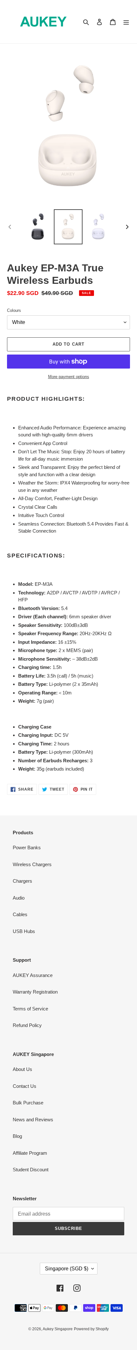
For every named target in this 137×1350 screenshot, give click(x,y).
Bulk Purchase (28, 1102)
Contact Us (24, 1086)
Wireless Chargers (32, 864)
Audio (19, 898)
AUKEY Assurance (33, 975)
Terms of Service (30, 1008)
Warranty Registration (35, 992)
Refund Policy (27, 1025)
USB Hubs (24, 931)
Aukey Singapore (58, 1329)
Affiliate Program (30, 1153)
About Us (22, 1069)
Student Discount (30, 1169)
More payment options (68, 376)
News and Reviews (33, 1119)
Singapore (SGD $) (66, 1268)
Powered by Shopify (91, 1329)
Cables (20, 914)
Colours (14, 310)
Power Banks (27, 847)
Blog (17, 1136)
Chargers (22, 881)
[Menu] (126, 22)
